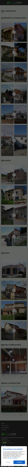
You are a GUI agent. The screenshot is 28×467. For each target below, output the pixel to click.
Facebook (14, 458)
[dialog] (14, 456)
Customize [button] (8, 462)
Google (9, 458)
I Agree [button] (19, 462)
